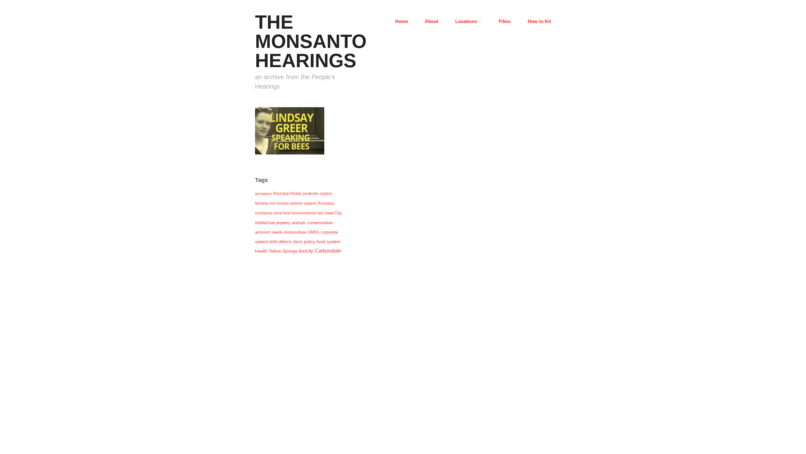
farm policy (304, 241)
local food (282, 213)
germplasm (263, 193)
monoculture (295, 232)
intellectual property (273, 222)
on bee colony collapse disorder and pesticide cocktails (293, 141)
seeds (277, 232)
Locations (466, 21)
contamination (320, 222)
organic (310, 203)
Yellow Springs (283, 250)
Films (505, 21)
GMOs (314, 232)
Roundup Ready (287, 193)
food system (328, 241)
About (431, 21)
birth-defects (281, 241)
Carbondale (328, 250)
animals (299, 222)
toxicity (306, 250)
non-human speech (286, 203)
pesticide (310, 193)
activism (262, 232)
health (261, 250)
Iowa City (333, 213)
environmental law (307, 213)
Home (401, 21)
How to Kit (539, 21)
